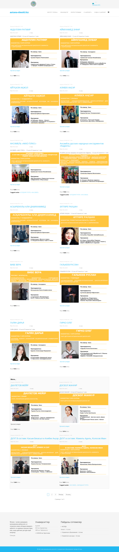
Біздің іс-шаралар (100, 12)
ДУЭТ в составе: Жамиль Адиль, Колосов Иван (83, 438)
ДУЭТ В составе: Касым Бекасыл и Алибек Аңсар (35, 438)
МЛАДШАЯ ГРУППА (83, 485)
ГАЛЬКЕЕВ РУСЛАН (69, 264)
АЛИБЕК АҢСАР (67, 87)
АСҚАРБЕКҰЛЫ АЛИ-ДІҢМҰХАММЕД (28, 206)
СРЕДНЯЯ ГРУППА (26, 192)
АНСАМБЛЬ (35, 192)
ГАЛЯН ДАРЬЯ (17, 322)
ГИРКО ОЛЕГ (66, 322)
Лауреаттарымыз (76, 12)
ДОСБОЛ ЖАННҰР (68, 385)
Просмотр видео (15, 70)
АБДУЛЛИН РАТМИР (20, 29)
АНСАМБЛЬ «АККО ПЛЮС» (23, 143)
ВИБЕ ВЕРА (15, 264)
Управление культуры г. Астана (71, 536)
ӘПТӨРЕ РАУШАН (68, 206)
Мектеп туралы (52, 12)
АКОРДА (64, 526)
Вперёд (61, 494)
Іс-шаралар (87, 12)
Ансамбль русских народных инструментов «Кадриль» (82, 144)
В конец (68, 494)
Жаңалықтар (64, 12)
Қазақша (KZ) (96, 5)
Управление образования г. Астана (72, 532)
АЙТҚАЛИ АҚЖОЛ (19, 87)
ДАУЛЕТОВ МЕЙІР (19, 385)
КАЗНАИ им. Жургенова (43, 533)
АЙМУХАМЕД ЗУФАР (70, 29)
